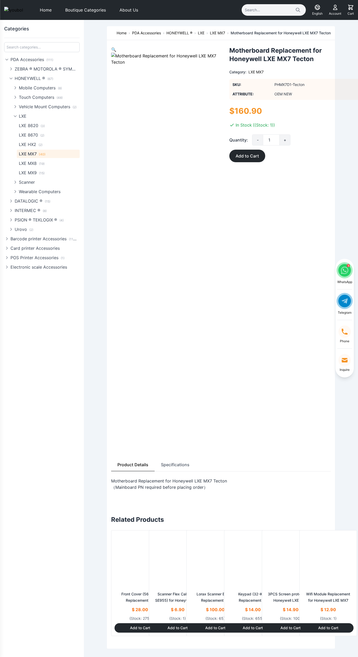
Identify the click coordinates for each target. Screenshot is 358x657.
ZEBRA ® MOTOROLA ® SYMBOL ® (47, 69)
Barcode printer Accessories (44, 238)
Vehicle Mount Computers (48, 106)
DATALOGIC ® (32, 201)
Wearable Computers (40, 191)
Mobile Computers (40, 87)
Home (46, 10)
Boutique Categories (85, 10)
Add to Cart (247, 156)
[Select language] (317, 7)
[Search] (298, 10)
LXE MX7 (32, 153)
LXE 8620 (32, 125)
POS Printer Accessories (37, 257)
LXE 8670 (31, 135)
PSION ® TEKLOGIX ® (39, 219)
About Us (129, 10)
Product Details (132, 464)
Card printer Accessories (35, 248)
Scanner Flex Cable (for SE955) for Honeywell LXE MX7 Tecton (177, 600)
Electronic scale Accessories (38, 267)
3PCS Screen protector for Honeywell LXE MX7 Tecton (290, 600)
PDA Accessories (31, 59)
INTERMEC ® (31, 210)
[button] (113, 49)
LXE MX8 (32, 163)
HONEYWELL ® (34, 78)
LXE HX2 (30, 144)
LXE (22, 116)
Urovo (24, 229)
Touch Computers (41, 97)
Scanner (27, 182)
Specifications (175, 464)
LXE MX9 (32, 172)
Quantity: (238, 140)
